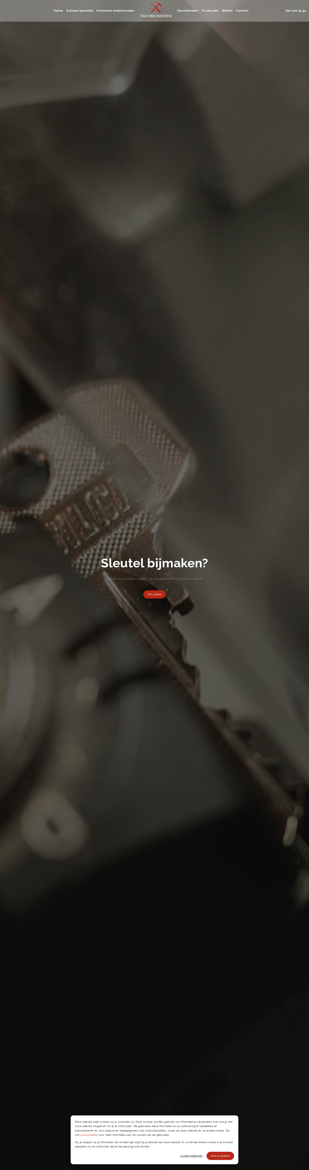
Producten (210, 10)
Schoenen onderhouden (115, 10)
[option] (154, 585)
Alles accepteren (220, 1155)
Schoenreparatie (79, 10)
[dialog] (154, 1139)
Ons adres (154, 594)
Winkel (227, 10)
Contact (242, 10)
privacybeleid (89, 1134)
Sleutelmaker (188, 10)
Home (58, 10)
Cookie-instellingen (191, 1155)
